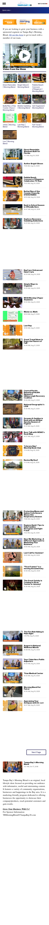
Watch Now (42, 3)
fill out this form (16, 34)
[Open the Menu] (4, 4)
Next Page (36, 752)
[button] (10, 81)
